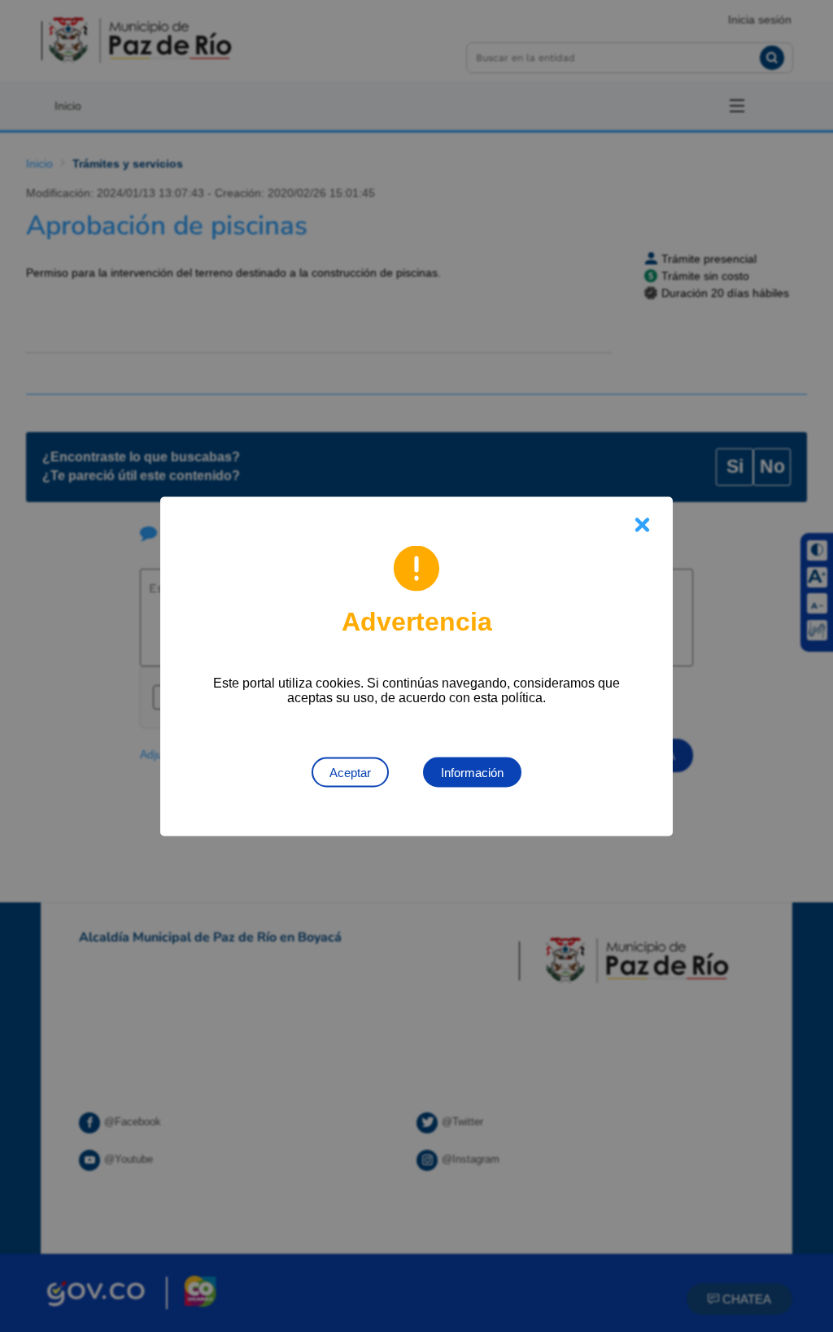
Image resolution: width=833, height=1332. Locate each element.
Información (472, 772)
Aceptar (350, 772)
